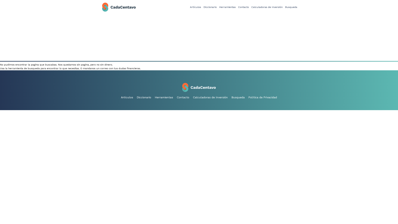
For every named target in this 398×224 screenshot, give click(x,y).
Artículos (195, 7)
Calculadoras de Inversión (267, 7)
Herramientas (227, 7)
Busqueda (291, 7)
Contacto (243, 7)
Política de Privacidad (262, 97)
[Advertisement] (199, 37)
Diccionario (210, 7)
